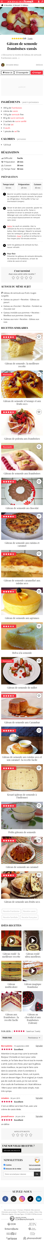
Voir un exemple (34, 1165)
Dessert (17, 5)
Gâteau (25, 5)
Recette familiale (10, 917)
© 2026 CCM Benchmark (34, 1214)
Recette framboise (11, 911)
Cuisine (8, 1165)
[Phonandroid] (32, 1238)
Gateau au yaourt (11, 299)
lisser (19, 236)
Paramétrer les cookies (26, 1212)
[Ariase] (11, 1238)
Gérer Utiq (38, 1212)
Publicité (27, 1210)
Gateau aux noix (11, 319)
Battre (9, 226)
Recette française (29, 917)
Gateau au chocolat (12, 306)
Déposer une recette (12, 1150)
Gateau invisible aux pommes (17, 312)
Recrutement (36, 1210)
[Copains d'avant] (11, 1233)
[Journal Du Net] (32, 1224)
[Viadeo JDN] (32, 1233)
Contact (20, 1210)
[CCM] (11, 1224)
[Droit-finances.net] (32, 1229)
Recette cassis (29, 911)
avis (30, 38)
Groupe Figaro (19, 1214)
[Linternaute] (11, 1229)
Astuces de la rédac (13, 1169)
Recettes (9, 5)
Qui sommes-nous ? (10, 1210)
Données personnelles (9, 1212)
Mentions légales (7, 1214)
